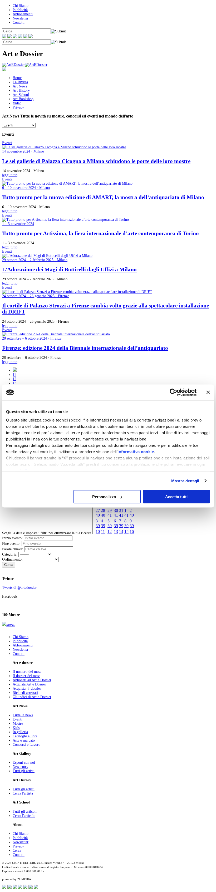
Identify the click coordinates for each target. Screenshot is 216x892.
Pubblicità (20, 10)
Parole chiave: (12, 549)
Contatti (18, 22)
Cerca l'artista (23, 793)
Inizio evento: (12, 538)
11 (14, 375)
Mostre (18, 724)
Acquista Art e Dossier (29, 684)
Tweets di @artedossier (19, 588)
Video (17, 103)
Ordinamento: (12, 559)
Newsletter (20, 18)
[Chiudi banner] (208, 392)
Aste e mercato (24, 740)
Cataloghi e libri (25, 736)
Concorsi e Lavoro (26, 745)
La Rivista (20, 82)
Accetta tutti (176, 496)
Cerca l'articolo (24, 816)
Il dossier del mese (26, 676)
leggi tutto (9, 175)
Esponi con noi (24, 762)
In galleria (20, 732)
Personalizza (104, 496)
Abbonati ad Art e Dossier (32, 680)
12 (14, 379)
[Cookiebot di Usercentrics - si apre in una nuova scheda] (173, 392)
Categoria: (9, 554)
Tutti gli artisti (24, 771)
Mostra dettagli (185, 480)
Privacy (18, 107)
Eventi (17, 719)
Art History (21, 90)
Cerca (8, 565)
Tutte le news (23, 715)
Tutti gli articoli (25, 811)
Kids (16, 728)
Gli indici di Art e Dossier (32, 697)
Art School (21, 95)
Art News (20, 86)
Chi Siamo (20, 6)
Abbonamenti (23, 14)
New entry (20, 767)
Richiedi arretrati (25, 693)
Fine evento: (11, 544)
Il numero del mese (27, 672)
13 (14, 383)
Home (17, 78)
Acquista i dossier (27, 688)
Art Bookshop (23, 99)
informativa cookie (135, 451)
